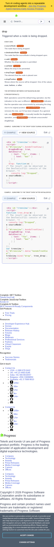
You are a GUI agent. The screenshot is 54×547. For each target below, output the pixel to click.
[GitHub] (11, 400)
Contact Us (10, 368)
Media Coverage (12, 465)
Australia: (22, 379)
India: (20, 375)
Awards (8, 461)
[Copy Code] (47, 142)
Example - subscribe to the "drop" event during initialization (28, 126)
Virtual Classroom (13, 344)
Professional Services (14, 340)
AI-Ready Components (22, 306)
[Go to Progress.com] (8, 437)
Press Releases (12, 463)
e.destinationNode (15, 52)
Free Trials (10, 313)
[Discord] (11, 403)
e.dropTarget (13, 72)
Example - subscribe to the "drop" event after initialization (28, 192)
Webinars (9, 337)
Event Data (9, 42)
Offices (8, 470)
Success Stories (12, 357)
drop (4, 31)
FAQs (7, 349)
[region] (27, 530)
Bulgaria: (21, 377)
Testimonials (10, 359)
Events (8, 346)
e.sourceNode (14, 46)
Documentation (12, 328)
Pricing (8, 315)
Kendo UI (4, 302)
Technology (10, 458)
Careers (8, 467)
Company (9, 456)
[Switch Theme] (49, 22)
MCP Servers (6, 306)
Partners (9, 342)
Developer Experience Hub (17, 324)
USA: (20, 370)
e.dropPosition (13, 79)
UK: (20, 373)
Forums (8, 333)
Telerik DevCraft (7, 297)
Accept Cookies (27, 535)
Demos (8, 326)
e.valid (11, 59)
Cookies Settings (27, 542)
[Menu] (5, 21)
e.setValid (12, 66)
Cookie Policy (7, 527)
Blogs (7, 335)
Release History (12, 331)
